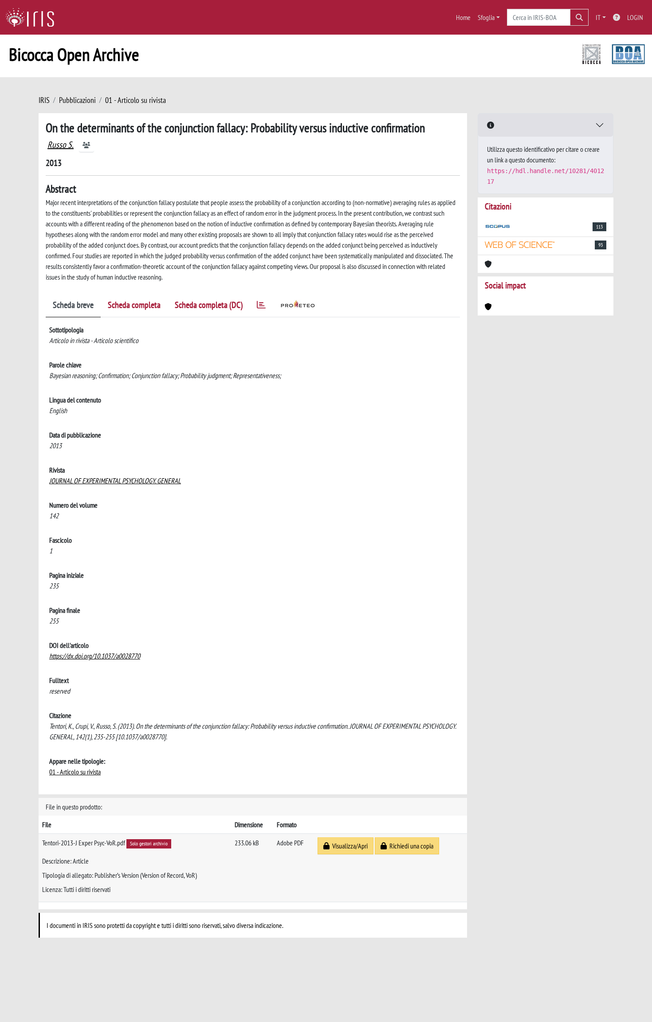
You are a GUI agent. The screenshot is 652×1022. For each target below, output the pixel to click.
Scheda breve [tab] (73, 305)
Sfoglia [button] (486, 17)
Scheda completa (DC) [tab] (209, 305)
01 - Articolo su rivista (135, 100)
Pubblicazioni (77, 100)
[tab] (261, 306)
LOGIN (635, 17)
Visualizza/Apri (349, 845)
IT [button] (598, 17)
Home (463, 17)
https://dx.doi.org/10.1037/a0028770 (94, 655)
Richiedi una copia (410, 845)
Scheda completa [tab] (134, 305)
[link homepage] (33, 17)
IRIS (44, 100)
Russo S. (60, 144)
